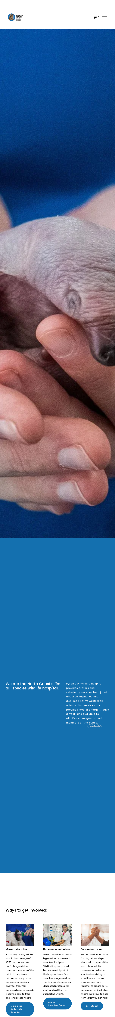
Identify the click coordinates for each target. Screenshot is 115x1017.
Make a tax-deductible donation (16, 1008)
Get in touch (92, 1005)
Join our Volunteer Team (56, 1003)
